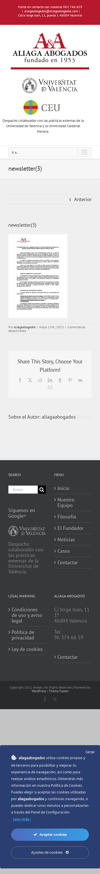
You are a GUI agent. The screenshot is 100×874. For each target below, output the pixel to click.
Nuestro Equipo (66, 502)
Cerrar (90, 752)
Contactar (68, 562)
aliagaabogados (25, 327)
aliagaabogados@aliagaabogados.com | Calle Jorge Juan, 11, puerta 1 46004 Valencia (50, 13)
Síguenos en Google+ (21, 513)
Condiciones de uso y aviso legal (27, 615)
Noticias (66, 539)
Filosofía (67, 517)
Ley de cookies (27, 649)
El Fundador (71, 528)
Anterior (83, 199)
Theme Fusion (59, 691)
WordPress (39, 691)
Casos (64, 551)
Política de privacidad (23, 635)
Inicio (63, 488)
